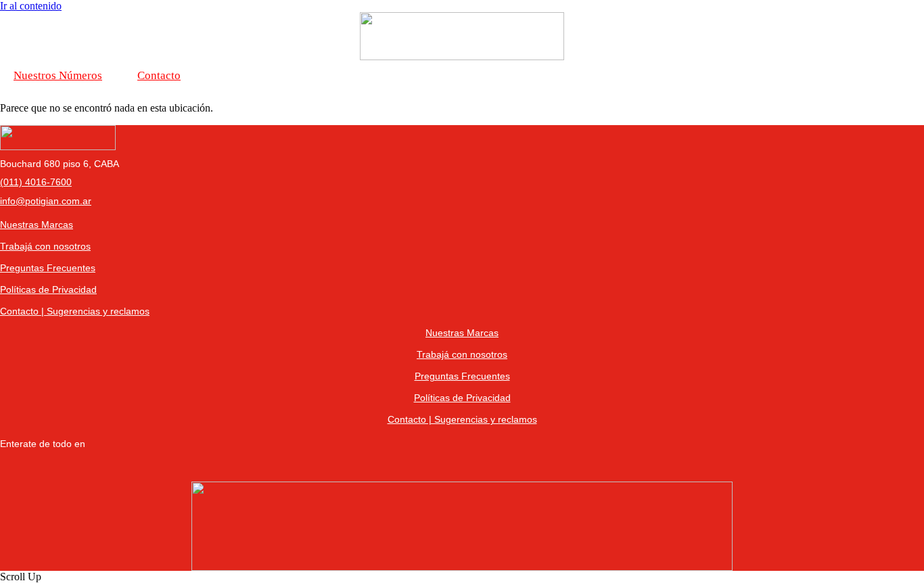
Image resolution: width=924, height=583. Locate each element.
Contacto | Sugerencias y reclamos (74, 311)
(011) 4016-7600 (36, 182)
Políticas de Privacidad (48, 289)
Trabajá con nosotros (45, 246)
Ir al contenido (31, 5)
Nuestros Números (58, 75)
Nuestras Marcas (36, 224)
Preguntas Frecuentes (47, 267)
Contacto (159, 75)
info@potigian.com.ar (45, 200)
